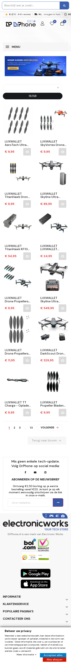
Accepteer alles (53, 655)
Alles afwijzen (54, 659)
